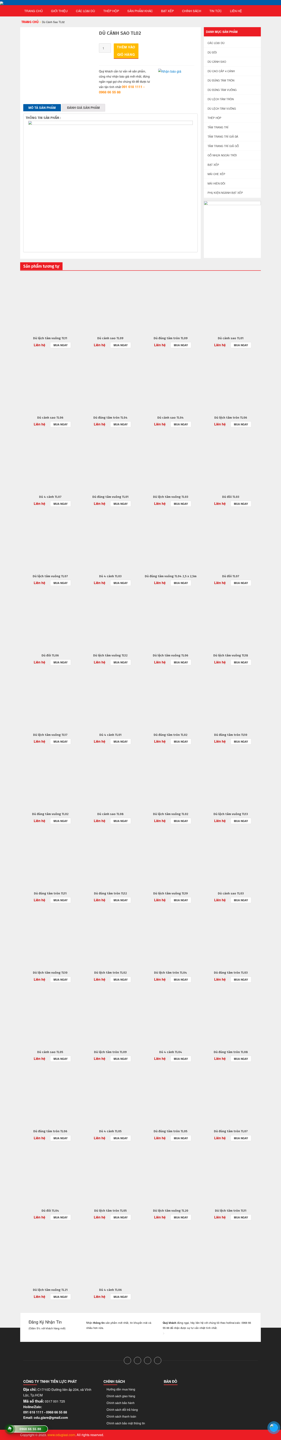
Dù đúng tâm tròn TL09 (171, 338)
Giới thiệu (59, 11)
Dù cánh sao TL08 (110, 814)
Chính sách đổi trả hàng (122, 1409)
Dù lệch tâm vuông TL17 (50, 735)
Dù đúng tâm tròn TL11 (50, 893)
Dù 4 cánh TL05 (110, 1131)
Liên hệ (236, 11)
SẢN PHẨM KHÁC (140, 11)
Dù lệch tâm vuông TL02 (170, 814)
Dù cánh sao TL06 (50, 417)
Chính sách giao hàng (121, 1396)
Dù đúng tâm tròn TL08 (231, 1052)
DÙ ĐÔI (212, 52)
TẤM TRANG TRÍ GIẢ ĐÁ (223, 136)
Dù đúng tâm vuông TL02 (50, 814)
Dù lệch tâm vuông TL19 (170, 893)
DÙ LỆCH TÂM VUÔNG (222, 108)
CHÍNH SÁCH (191, 11)
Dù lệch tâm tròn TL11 (230, 1210)
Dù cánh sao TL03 (231, 893)
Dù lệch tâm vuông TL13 (231, 814)
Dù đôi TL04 (50, 1210)
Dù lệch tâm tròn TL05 (110, 1210)
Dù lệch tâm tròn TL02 (110, 972)
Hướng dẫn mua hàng (121, 1389)
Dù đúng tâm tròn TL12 (110, 893)
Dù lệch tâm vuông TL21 (50, 1290)
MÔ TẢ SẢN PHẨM (42, 107)
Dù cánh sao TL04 (170, 417)
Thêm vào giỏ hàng (126, 51)
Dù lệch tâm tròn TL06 (230, 417)
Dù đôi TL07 (230, 576)
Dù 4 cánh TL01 (110, 735)
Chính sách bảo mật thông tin (126, 1423)
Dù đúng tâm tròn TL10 (230, 735)
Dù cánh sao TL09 (110, 338)
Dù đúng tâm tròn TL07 (231, 1131)
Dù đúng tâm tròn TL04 (110, 417)
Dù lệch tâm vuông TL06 (170, 655)
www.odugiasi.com (61, 1434)
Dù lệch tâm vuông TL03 (170, 497)
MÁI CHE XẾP (216, 174)
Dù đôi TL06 (50, 655)
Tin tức (215, 11)
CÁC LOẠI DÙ (85, 11)
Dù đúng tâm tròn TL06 (50, 1131)
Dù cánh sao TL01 (231, 338)
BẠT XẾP (167, 11)
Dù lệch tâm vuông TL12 (110, 655)
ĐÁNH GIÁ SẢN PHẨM (83, 107)
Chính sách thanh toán (121, 1416)
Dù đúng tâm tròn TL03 (231, 972)
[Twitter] (137, 1360)
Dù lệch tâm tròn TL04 (170, 972)
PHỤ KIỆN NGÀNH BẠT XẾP (225, 193)
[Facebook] (127, 1360)
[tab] (42, 107)
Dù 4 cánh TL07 (50, 497)
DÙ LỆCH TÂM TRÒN (221, 99)
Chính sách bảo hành (121, 1403)
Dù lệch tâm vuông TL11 (50, 338)
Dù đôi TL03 (230, 497)
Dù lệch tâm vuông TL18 (230, 655)
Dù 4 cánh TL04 (170, 1052)
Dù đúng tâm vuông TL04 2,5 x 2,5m (170, 576)
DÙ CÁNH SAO (217, 62)
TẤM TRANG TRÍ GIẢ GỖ (223, 146)
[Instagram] (147, 1360)
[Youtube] (157, 1360)
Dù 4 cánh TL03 (110, 576)
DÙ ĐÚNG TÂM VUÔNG (222, 90)
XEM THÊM (50, 302)
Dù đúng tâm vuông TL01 (110, 497)
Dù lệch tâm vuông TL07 (50, 576)
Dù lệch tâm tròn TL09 (110, 1052)
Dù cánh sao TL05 (50, 1052)
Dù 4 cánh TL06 (110, 1290)
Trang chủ (33, 11)
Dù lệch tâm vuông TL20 (170, 1210)
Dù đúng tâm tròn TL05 (170, 1131)
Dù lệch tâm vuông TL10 (50, 972)
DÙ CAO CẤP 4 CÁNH (221, 71)
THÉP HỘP (111, 11)
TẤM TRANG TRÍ (218, 127)
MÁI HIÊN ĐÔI (216, 183)
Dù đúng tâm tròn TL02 (170, 735)
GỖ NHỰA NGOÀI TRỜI (222, 155)
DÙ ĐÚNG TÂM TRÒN (221, 80)
